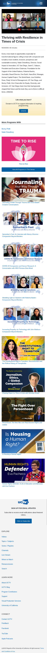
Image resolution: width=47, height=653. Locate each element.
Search (4, 569)
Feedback (5, 623)
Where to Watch (7, 559)
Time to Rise (23, 164)
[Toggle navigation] (41, 3)
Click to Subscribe (23, 521)
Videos (4, 537)
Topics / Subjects (8, 541)
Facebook (5, 628)
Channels (5, 550)
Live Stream (6, 555)
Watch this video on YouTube (30, 30)
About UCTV (6, 583)
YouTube (5, 633)
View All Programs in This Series (23, 169)
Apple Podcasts (7, 639)
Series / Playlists (8, 546)
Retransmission (7, 564)
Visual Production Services (11, 601)
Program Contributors (9, 592)
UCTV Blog (6, 587)
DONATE (23, 111)
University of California (10, 605)
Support (4, 596)
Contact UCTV (7, 619)
